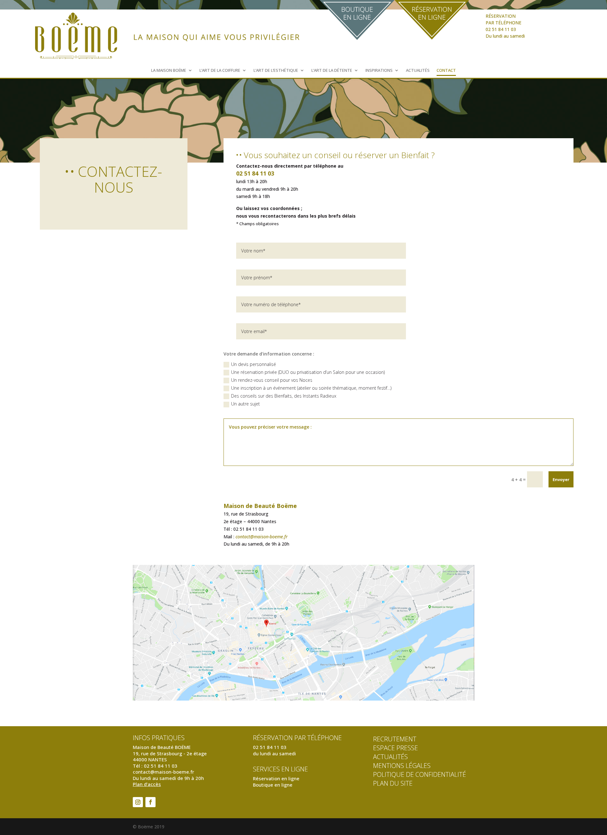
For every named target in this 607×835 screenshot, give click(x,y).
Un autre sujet (245, 404)
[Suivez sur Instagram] (138, 802)
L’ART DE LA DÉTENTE (331, 70)
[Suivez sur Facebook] (150, 802)
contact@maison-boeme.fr (262, 537)
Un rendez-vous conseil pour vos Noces (271, 380)
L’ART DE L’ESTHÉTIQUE (276, 70)
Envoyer (561, 479)
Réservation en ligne (276, 778)
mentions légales (402, 765)
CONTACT (446, 70)
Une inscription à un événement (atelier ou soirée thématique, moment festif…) (311, 388)
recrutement (394, 739)
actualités (390, 756)
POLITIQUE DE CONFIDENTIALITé (419, 774)
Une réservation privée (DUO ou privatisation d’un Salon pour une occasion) (308, 372)
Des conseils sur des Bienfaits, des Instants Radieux (283, 396)
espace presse (395, 748)
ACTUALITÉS (418, 70)
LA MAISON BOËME (168, 70)
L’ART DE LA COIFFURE (219, 70)
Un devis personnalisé (253, 364)
